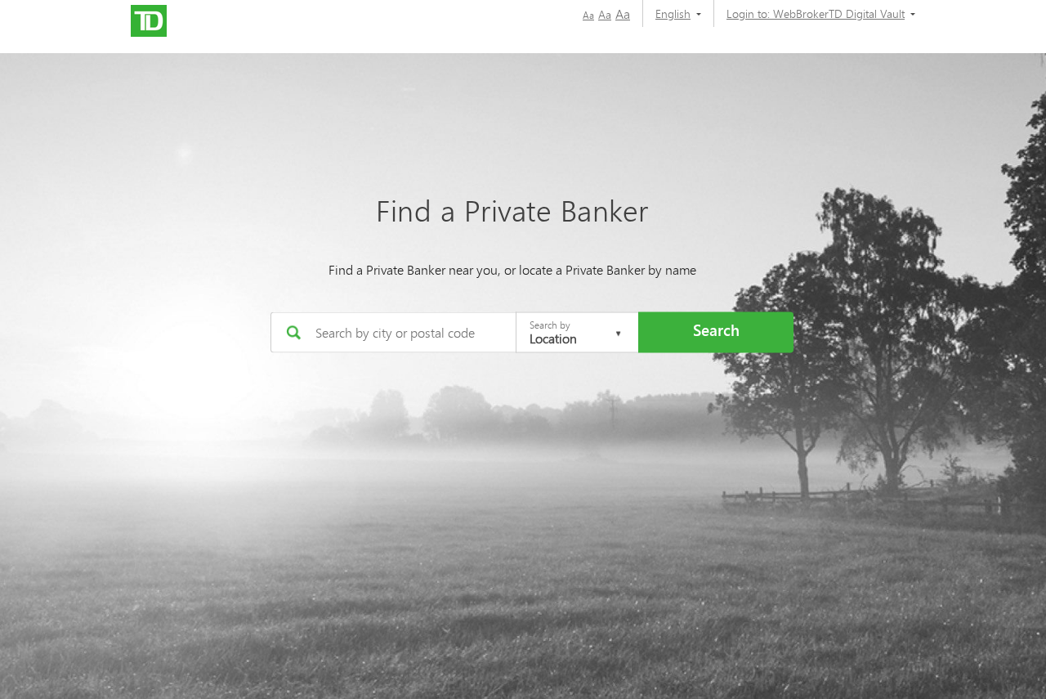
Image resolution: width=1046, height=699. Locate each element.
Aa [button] (588, 15)
